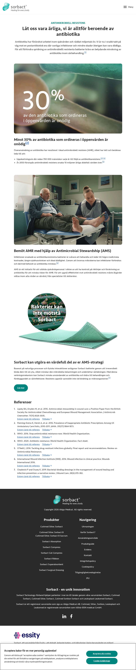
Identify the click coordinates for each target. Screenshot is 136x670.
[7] (109, 378)
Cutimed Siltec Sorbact (51, 526)
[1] (85, 52)
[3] (102, 158)
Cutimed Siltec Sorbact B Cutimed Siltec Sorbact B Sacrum (51, 534)
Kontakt (88, 555)
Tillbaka (46, 419)
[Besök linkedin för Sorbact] (64, 616)
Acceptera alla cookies (102, 654)
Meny (130, 7)
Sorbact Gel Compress (51, 553)
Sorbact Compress (51, 547)
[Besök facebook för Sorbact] (71, 616)
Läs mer (22, 388)
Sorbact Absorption (51, 541)
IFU (93, 578)
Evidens (87, 549)
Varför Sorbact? (87, 532)
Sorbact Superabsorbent (51, 564)
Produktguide (87, 543)
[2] (27, 143)
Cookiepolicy (88, 566)
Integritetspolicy (88, 561)
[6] (57, 263)
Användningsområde (88, 538)
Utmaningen (88, 526)
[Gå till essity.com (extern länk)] (31, 635)
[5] (103, 162)
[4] (104, 158)
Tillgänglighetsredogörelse (88, 572)
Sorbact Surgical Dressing (51, 570)
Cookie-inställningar (102, 661)
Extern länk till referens (28, 419)
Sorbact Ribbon (51, 558)
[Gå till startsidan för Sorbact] (16, 7)
